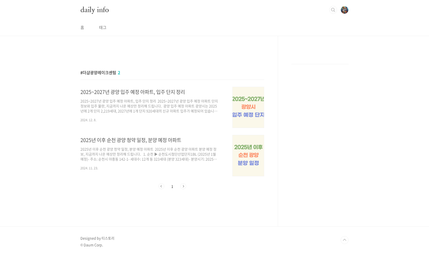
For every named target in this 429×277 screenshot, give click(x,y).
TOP (345, 240)
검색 (333, 10)
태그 (103, 27)
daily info (94, 10)
